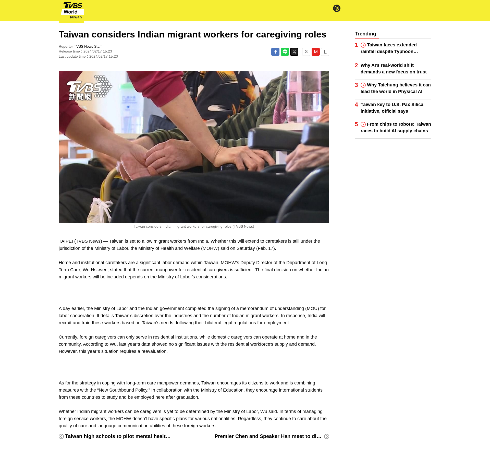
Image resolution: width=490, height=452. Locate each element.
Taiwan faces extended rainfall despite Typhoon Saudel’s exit (389, 48)
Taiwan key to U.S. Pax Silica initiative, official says (392, 108)
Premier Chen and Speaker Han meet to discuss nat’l (279, 436)
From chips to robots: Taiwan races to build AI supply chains (396, 127)
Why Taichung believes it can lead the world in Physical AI (396, 88)
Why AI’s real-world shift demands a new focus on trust (394, 68)
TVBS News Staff (88, 46)
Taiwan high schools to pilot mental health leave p (126, 436)
